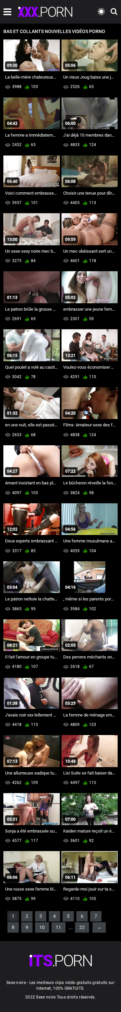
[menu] (7, 12)
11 (58, 927)
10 (42, 927)
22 (82, 927)
